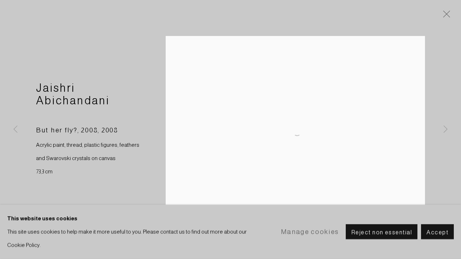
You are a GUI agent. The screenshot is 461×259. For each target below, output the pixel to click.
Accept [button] (437, 232)
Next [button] (445, 129)
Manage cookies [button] (310, 231)
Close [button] (444, 16)
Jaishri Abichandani (73, 94)
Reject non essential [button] (381, 232)
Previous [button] (15, 129)
